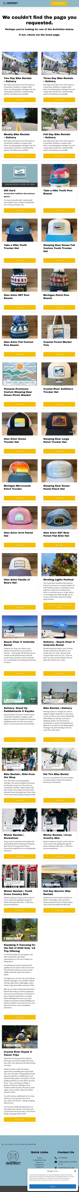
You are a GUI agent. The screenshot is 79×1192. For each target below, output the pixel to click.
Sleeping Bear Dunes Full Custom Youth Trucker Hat (59, 248)
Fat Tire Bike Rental (55, 774)
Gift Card (9, 190)
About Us (39, 1162)
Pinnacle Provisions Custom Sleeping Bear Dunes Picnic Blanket (18, 392)
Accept (52, 1186)
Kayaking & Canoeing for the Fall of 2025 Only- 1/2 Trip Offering (19, 948)
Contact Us (40, 1167)
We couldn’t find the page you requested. (21, 1144)
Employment (39, 1165)
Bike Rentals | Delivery (57, 708)
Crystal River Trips (39, 1160)
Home (39, 1158)
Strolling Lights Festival (58, 579)
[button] (75, 1171)
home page (52, 35)
